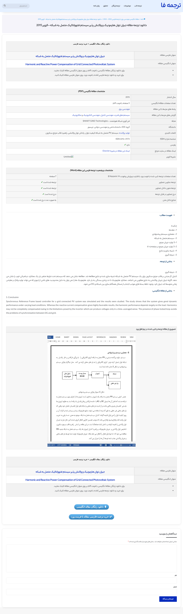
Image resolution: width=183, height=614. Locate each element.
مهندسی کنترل (107, 115)
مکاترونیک (76, 115)
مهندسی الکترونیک (91, 115)
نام (176, 575)
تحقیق (105, 6)
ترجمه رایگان (116, 6)
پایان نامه (96, 6)
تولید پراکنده (124, 133)
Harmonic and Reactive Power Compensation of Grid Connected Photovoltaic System (70, 65)
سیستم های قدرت (122, 115)
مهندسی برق (124, 109)
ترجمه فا (139, 6)
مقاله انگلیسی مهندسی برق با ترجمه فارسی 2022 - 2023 (121, 19)
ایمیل (175, 587)
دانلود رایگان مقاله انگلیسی (89, 506)
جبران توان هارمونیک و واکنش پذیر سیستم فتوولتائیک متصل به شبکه (70, 57)
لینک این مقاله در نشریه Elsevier (116, 151)
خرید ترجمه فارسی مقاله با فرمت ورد (90, 516)
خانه (142, 19)
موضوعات (127, 6)
